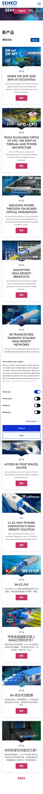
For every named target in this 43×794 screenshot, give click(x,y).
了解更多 (21, 11)
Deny (21, 435)
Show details (31, 421)
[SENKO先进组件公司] (10, 2)
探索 (21, 98)
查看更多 (21, 778)
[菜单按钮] (39, 4)
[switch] (37, 398)
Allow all (21, 428)
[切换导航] (35, 39)
